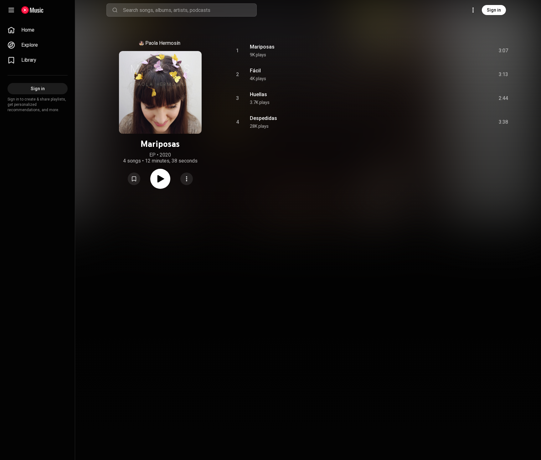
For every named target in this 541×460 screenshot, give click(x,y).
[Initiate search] (115, 10)
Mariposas (262, 47)
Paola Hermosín (162, 43)
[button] (134, 179)
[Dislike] (468, 50)
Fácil (255, 71)
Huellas (258, 94)
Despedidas (263, 118)
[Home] (32, 10)
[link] (38, 30)
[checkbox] (504, 50)
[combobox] (189, 10)
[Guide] (11, 10)
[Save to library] (134, 179)
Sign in (494, 10)
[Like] (456, 50)
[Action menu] (186, 179)
